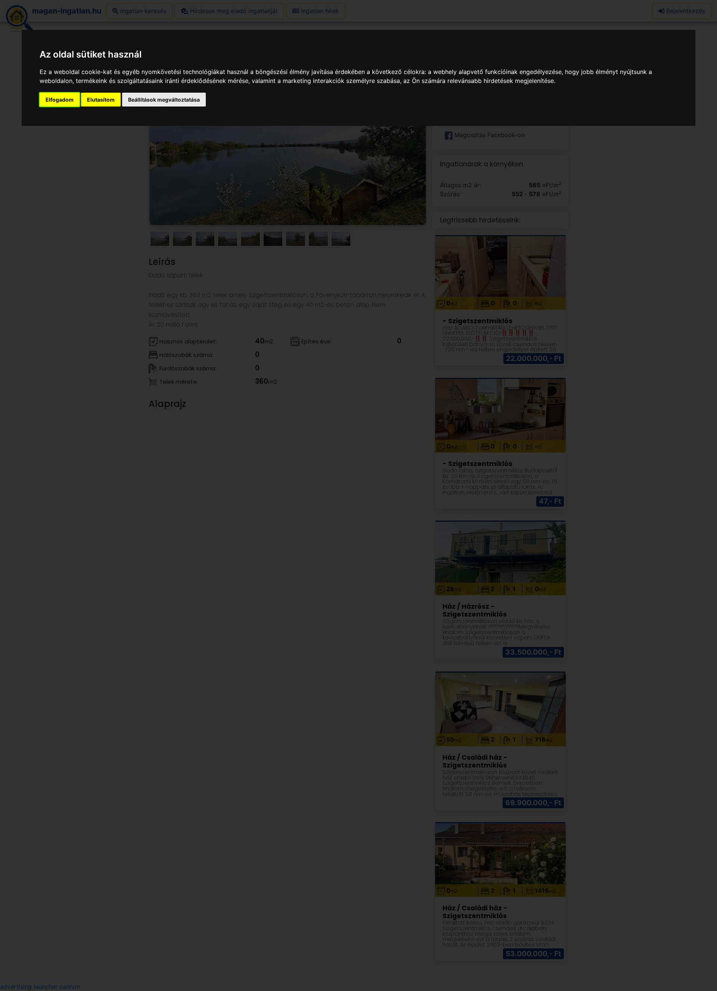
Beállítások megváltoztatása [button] (164, 99)
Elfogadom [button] (60, 99)
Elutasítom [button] (101, 99)
